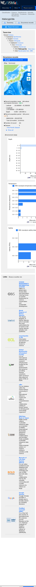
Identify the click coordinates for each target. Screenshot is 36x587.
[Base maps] (28, 79)
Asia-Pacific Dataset (13, 127)
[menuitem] (6, 8)
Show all (10, 130)
